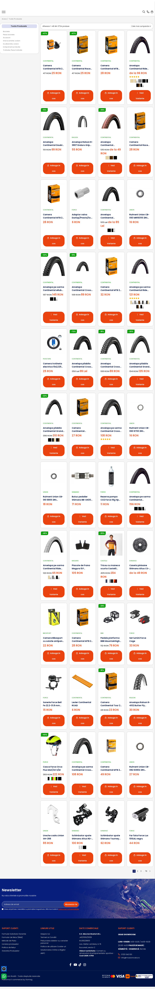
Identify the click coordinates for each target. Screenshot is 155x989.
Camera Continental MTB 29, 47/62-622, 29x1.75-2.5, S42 (53, 216)
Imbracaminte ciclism (11, 41)
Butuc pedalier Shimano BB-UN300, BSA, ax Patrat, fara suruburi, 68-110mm (82, 498)
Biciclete (6, 31)
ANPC (43, 953)
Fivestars (47, 359)
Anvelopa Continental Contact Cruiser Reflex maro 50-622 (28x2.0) (111, 144)
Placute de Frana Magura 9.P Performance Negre (82, 567)
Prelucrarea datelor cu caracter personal (54, 941)
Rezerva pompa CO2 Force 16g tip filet (110, 498)
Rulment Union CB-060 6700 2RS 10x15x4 (139, 430)
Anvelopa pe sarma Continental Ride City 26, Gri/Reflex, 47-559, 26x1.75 (53, 567)
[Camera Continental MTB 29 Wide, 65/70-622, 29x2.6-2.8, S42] (111, 746)
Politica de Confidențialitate (68, 909)
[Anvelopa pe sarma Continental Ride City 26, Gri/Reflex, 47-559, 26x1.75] (54, 544)
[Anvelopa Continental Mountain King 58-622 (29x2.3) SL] (111, 194)
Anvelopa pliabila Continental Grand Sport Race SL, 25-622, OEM (139, 365)
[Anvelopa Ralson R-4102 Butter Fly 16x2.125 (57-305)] (140, 681)
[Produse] (3, 12)
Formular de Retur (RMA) (12, 937)
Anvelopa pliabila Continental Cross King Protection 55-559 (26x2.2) (82, 365)
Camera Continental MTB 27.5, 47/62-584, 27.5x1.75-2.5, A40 (110, 67)
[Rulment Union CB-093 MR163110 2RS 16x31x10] (140, 194)
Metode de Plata (9, 940)
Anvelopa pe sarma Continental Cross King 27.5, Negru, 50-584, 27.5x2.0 (82, 768)
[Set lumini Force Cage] (140, 617)
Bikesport (47, 633)
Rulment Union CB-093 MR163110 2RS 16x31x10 (139, 216)
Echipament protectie (11, 47)
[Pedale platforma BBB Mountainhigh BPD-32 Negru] (111, 617)
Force (74, 210)
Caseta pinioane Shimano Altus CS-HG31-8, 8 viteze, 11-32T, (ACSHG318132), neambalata (139, 567)
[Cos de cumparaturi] (152, 12)
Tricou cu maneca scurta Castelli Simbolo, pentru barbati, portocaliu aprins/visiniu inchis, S (111, 567)
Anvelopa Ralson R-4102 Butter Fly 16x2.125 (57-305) (139, 704)
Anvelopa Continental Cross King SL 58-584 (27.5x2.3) (81, 289)
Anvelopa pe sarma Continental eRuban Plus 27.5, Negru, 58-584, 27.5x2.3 (53, 289)
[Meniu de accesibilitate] (4, 968)
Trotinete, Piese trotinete (12, 50)
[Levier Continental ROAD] (82, 681)
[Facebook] (70, 965)
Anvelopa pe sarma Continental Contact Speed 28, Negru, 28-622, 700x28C (139, 498)
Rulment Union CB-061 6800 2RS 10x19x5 (53, 498)
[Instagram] (84, 965)
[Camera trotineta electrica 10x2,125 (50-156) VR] (54, 343)
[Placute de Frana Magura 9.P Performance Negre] (82, 544)
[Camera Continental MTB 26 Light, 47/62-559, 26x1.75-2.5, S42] (54, 45)
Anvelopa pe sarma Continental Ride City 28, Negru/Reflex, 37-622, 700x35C (139, 289)
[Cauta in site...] (144, 12)
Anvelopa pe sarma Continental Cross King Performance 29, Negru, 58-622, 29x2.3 (111, 430)
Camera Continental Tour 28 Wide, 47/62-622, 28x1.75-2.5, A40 (111, 704)
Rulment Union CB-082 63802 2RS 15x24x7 (139, 768)
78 (146, 871)
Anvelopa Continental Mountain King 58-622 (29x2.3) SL (110, 216)
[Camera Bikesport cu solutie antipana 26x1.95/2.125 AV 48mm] (54, 617)
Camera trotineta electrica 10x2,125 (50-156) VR (52, 365)
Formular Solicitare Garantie (14, 934)
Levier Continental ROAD (81, 704)
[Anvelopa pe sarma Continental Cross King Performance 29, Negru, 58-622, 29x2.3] (111, 407)
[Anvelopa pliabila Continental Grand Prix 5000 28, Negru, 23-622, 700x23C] (54, 407)
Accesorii (6, 37)
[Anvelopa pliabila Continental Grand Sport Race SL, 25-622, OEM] (140, 343)
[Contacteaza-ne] (148, 12)
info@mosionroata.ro (130, 958)
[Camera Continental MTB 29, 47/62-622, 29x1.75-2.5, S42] (54, 194)
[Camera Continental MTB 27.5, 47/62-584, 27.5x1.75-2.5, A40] (111, 45)
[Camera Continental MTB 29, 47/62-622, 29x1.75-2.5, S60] (111, 266)
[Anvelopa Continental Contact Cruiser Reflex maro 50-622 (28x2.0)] (111, 121)
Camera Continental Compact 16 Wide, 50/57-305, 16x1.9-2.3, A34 (81, 430)
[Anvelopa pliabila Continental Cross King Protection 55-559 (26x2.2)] (82, 343)
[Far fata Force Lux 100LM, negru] (140, 815)
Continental (48, 61)
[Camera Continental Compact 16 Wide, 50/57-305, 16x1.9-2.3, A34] (82, 407)
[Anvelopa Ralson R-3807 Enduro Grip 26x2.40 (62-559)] (82, 121)
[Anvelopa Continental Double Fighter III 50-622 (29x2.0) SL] (54, 121)
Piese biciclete (9, 34)
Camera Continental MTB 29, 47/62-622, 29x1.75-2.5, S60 (111, 289)
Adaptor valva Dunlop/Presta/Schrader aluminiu (82, 216)
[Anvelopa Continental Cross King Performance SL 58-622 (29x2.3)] (111, 343)
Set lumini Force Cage (137, 640)
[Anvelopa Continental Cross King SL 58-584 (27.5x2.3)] (82, 266)
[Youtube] (75, 965)
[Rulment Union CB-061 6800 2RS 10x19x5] (54, 476)
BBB (102, 633)
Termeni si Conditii (48, 937)
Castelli (104, 561)
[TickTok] (80, 965)
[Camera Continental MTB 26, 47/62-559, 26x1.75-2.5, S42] (82, 617)
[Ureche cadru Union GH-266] (54, 815)
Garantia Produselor (10, 951)
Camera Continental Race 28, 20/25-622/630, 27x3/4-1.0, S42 (139, 144)
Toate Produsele (15, 19)
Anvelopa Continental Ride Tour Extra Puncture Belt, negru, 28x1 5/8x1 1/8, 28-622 (139, 67)
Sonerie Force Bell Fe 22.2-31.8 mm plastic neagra (52, 704)
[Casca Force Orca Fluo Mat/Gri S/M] (54, 746)
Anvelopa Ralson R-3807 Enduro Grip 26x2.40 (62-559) (82, 144)
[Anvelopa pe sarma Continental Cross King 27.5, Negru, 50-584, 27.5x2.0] (82, 746)
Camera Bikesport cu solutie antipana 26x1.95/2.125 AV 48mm (53, 640)
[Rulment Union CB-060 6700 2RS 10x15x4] (140, 407)
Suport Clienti (10, 928)
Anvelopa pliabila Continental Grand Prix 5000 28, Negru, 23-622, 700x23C (53, 430)
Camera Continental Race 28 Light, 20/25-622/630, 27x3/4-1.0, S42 (82, 67)
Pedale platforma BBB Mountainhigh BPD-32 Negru (110, 640)
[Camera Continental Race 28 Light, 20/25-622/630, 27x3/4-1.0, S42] (82, 45)
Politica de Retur (9, 947)
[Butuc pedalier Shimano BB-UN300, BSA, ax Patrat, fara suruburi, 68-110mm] (82, 476)
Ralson (75, 137)
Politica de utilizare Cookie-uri (53, 946)
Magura (75, 561)
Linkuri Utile (47, 928)
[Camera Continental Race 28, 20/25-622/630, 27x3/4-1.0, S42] (140, 121)
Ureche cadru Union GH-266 (53, 837)
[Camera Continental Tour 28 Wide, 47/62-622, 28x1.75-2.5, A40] (111, 681)
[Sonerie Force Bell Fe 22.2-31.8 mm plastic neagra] (54, 681)
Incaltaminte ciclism (11, 44)
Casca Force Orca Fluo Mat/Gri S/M (52, 768)
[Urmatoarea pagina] (149, 871)
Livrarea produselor (10, 944)
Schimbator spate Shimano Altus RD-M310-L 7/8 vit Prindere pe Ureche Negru (82, 837)
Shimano (75, 492)
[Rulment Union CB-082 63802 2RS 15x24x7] (140, 746)
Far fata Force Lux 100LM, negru (138, 837)
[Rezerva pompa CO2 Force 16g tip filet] (111, 476)
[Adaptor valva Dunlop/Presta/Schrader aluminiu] (82, 194)
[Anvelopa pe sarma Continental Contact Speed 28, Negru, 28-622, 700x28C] (140, 476)
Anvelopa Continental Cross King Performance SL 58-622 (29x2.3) (110, 365)
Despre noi (45, 934)
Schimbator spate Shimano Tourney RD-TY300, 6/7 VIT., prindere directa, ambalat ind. (110, 837)
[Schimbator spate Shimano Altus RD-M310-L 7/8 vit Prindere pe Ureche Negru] (82, 815)
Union (131, 210)
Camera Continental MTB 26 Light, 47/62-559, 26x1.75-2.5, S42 (53, 67)
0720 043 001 (126, 954)
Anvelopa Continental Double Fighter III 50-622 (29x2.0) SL (53, 144)
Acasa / (5, 19)
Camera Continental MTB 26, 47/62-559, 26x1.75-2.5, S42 (82, 640)
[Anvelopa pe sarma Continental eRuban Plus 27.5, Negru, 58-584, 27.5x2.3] (54, 266)
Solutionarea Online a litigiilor (53, 950)
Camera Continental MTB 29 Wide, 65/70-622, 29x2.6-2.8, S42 (111, 768)
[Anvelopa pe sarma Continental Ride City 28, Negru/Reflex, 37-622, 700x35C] (140, 266)
